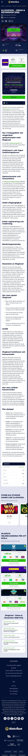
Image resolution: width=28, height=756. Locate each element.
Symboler (13, 668)
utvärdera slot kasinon (14, 143)
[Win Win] (9, 514)
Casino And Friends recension (14, 607)
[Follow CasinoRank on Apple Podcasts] (22, 718)
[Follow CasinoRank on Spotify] (18, 718)
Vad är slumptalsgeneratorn (13, 676)
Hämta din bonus (17, 65)
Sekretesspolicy (13, 688)
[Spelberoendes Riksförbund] (9, 740)
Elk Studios (7, 109)
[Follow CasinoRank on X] (12, 718)
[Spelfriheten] (12, 744)
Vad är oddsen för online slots (14, 670)
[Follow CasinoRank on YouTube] (15, 718)
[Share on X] (2, 21)
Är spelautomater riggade (14, 665)
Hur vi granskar (13, 691)
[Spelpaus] (16, 736)
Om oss (14, 686)
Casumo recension (13, 585)
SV (13, 722)
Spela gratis (14, 35)
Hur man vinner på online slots (13, 673)
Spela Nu (13, 30)
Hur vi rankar (13, 694)
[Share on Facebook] (6, 21)
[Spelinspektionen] (9, 736)
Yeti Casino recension (14, 563)
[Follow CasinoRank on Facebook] (5, 718)
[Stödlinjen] (20, 740)
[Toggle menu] (2, 1)
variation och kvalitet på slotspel (12, 181)
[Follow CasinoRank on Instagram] (8, 718)
